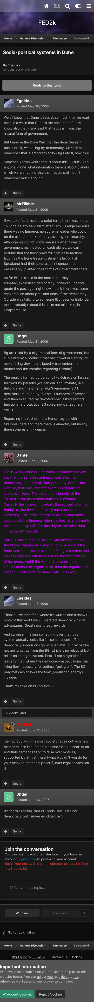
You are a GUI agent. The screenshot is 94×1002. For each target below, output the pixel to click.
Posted (32, 106)
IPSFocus (38, 957)
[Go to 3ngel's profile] (8, 339)
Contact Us (59, 957)
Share (23, 913)
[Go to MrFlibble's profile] (8, 207)
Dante (22, 455)
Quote (17, 193)
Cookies (76, 957)
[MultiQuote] (5, 193)
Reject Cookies (50, 994)
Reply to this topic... (29, 887)
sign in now (27, 859)
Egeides (14, 65)
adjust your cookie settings (57, 976)
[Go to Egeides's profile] (8, 103)
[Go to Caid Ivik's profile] (8, 727)
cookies (30, 972)
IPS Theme (19, 957)
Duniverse (35, 70)
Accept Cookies (19, 994)
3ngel (21, 336)
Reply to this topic (47, 85)
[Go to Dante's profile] (8, 458)
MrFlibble (25, 203)
